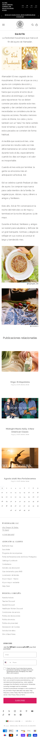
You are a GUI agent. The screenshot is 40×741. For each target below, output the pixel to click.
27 (37, 497)
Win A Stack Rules (8, 634)
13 (15, 492)
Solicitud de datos (9, 630)
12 (11, 492)
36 (37, 501)
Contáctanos (6, 564)
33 (24, 501)
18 (37, 492)
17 (33, 492)
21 (11, 497)
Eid (24, 175)
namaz (12, 127)
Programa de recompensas (12, 553)
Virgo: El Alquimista (20, 382)
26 (33, 497)
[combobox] (8, 662)
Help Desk (6, 586)
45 (37, 506)
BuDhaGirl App (7, 546)
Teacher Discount (8, 601)
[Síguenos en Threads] (21, 711)
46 (11, 510)
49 (24, 510)
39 (11, 506)
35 (33, 501)
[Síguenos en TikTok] (3, 715)
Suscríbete (6, 549)
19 (2, 497)
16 (29, 492)
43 (29, 506)
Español (29, 721)
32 (20, 501)
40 (15, 506)
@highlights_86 (32, 284)
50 (29, 510)
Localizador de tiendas (10, 575)
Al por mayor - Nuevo (10, 579)
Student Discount (8, 605)
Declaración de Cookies (11, 627)
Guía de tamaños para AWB (12, 571)
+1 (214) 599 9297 (8, 534)
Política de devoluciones (11, 616)
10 (2, 492)
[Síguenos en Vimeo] (9, 715)
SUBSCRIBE (20, 701)
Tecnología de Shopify (27, 726)
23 (20, 497)
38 (6, 506)
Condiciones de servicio (11, 612)
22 (15, 497)
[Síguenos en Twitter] (9, 711)
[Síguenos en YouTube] (32, 711)
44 (33, 506)
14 (20, 492)
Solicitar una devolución (11, 568)
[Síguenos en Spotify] (21, 715)
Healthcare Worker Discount (12, 608)
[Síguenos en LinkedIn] (15, 715)
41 (20, 506)
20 (6, 497)
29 (6, 501)
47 (15, 510)
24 (24, 497)
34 (29, 501)
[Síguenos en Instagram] (15, 711)
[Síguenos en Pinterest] (26, 711)
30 (11, 501)
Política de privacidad (10, 623)
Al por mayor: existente (10, 582)
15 (24, 492)
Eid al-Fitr (15, 206)
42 (24, 506)
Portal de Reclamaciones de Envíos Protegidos (19, 557)
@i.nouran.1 (34, 326)
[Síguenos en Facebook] (3, 711)
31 (15, 501)
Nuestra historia (7, 598)
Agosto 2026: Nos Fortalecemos (20, 478)
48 (20, 510)
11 (6, 492)
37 (2, 506)
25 (29, 497)
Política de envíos (8, 619)
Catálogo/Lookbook (9, 560)
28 (2, 501)
